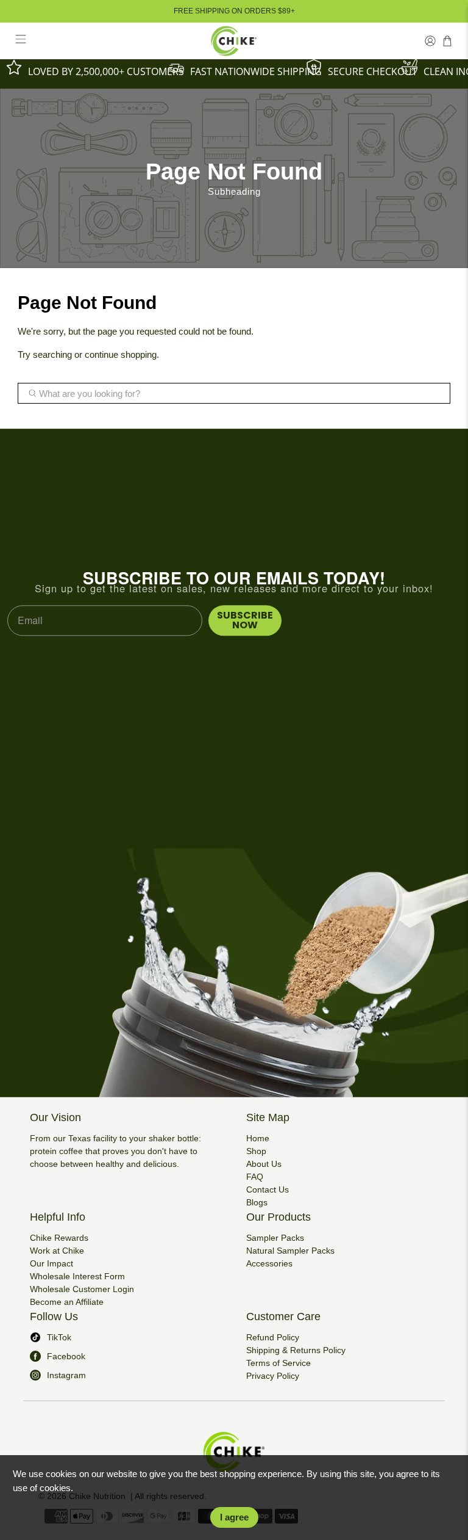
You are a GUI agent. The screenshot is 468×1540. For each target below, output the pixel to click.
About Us (264, 1164)
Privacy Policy (272, 1376)
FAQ (254, 1177)
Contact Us (267, 1189)
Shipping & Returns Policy (296, 1350)
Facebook (66, 1356)
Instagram (66, 1375)
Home (257, 1138)
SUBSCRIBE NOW (245, 620)
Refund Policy (272, 1337)
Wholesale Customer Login (82, 1289)
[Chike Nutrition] (234, 41)
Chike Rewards (59, 1238)
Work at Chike (57, 1250)
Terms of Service (278, 1363)
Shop (256, 1151)
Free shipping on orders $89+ (234, 11)
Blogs (257, 1202)
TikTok (59, 1337)
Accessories (269, 1263)
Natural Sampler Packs (290, 1250)
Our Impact (51, 1263)
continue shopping (121, 354)
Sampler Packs (275, 1238)
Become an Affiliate (67, 1302)
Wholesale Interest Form (77, 1276)
